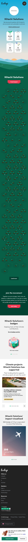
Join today (14, 306)
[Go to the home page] (4, 4)
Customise (22, 538)
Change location (9, 523)
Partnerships (4, 492)
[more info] (4, 454)
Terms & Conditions (6, 519)
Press (2, 500)
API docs (3, 498)
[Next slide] (24, 406)
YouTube (3, 482)
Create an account (5, 490)
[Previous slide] (3, 406)
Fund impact (14, 82)
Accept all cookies (10, 538)
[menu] (24, 3)
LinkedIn (3, 476)
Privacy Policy (14, 517)
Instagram (3, 478)
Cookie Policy (22, 517)
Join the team (4, 502)
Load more (14, 278)
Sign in (2, 488)
